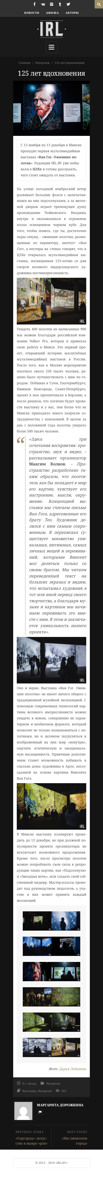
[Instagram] (51, 4)
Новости (32, 12)
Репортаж (42, 63)
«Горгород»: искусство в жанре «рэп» (31, 1141)
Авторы (72, 12)
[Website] (40, 1112)
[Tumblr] (60, 4)
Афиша (52, 12)
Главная (24, 63)
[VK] (43, 4)
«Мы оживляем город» (74, 1141)
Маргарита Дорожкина (60, 1105)
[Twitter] (68, 4)
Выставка (29, 1091)
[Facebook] (34, 4)
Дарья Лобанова (72, 1068)
